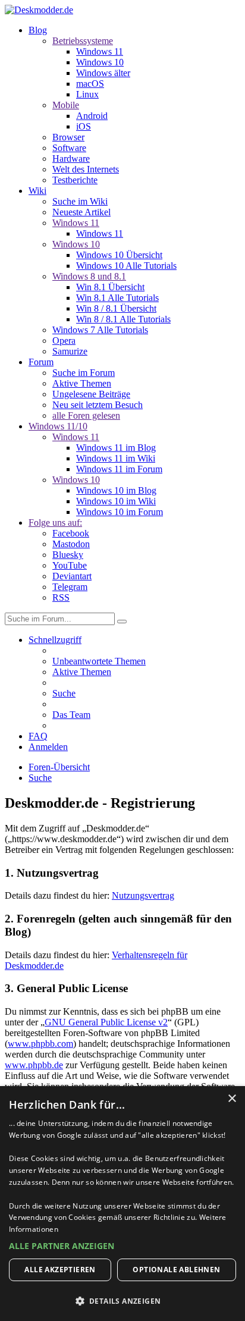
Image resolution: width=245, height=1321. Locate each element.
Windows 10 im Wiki (116, 501)
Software (69, 148)
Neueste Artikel (81, 212)
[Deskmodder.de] (39, 10)
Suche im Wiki (80, 201)
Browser (68, 137)
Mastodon (71, 544)
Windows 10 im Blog (116, 490)
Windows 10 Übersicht (119, 255)
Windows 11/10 (58, 426)
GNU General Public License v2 (106, 1022)
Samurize (69, 351)
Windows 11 (99, 51)
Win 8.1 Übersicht (110, 287)
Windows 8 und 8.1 (89, 276)
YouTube (69, 565)
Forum (41, 362)
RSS (61, 597)
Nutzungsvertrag (143, 895)
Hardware (71, 158)
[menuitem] (99, 661)
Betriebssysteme (82, 41)
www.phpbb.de (34, 1065)
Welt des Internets (85, 169)
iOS (83, 126)
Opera (64, 340)
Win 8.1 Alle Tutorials (117, 298)
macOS (90, 84)
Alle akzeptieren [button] (59, 1269)
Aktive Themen (81, 383)
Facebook (70, 533)
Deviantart (72, 576)
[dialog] (122, 1203)
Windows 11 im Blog (116, 448)
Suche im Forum (83, 373)
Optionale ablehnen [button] (176, 1269)
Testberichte (75, 180)
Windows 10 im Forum (119, 512)
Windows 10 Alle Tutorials (126, 266)
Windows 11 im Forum (119, 469)
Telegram (69, 587)
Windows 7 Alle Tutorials (100, 330)
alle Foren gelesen (86, 415)
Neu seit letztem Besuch (97, 405)
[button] (122, 1245)
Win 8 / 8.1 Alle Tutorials (123, 319)
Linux (87, 94)
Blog (38, 30)
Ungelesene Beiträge (91, 394)
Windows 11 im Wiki (115, 458)
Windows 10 (100, 62)
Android (92, 116)
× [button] (231, 1098)
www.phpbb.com (40, 1043)
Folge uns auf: (55, 522)
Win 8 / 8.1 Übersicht (116, 308)
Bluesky (67, 555)
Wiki (37, 191)
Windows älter (103, 73)
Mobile (65, 105)
